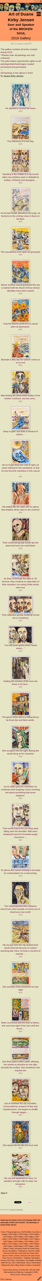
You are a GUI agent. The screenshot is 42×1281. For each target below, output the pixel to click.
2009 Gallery (8, 1246)
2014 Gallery (29, 1241)
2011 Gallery (23, 1244)
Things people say (13, 1232)
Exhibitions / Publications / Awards (21, 1251)
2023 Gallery (8, 1237)
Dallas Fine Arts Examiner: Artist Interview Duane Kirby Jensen (21, 1253)
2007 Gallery (29, 1246)
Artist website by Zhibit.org (13, 1272)
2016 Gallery (8, 1241)
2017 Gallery (34, 1239)
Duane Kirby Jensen (13, 76)
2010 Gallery (34, 1244)
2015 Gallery (18, 1241)
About (22, 1265)
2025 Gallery (23, 1234)
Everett (22, 1270)
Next (3, 1193)
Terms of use (15, 1274)
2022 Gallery (18, 1237)
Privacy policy (26, 1274)
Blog (17, 1265)
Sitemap (8, 1279)
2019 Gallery (13, 1239)
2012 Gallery (13, 1244)
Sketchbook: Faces (23, 1263)
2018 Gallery (24, 1239)
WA (27, 1270)
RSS (2, 1279)
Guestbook (37, 1265)
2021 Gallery (29, 1237)
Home (3, 1232)
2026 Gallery (13, 1234)
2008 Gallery (18, 1246)
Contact (28, 1265)
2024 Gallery (34, 1234)
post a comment (17, 1210)
